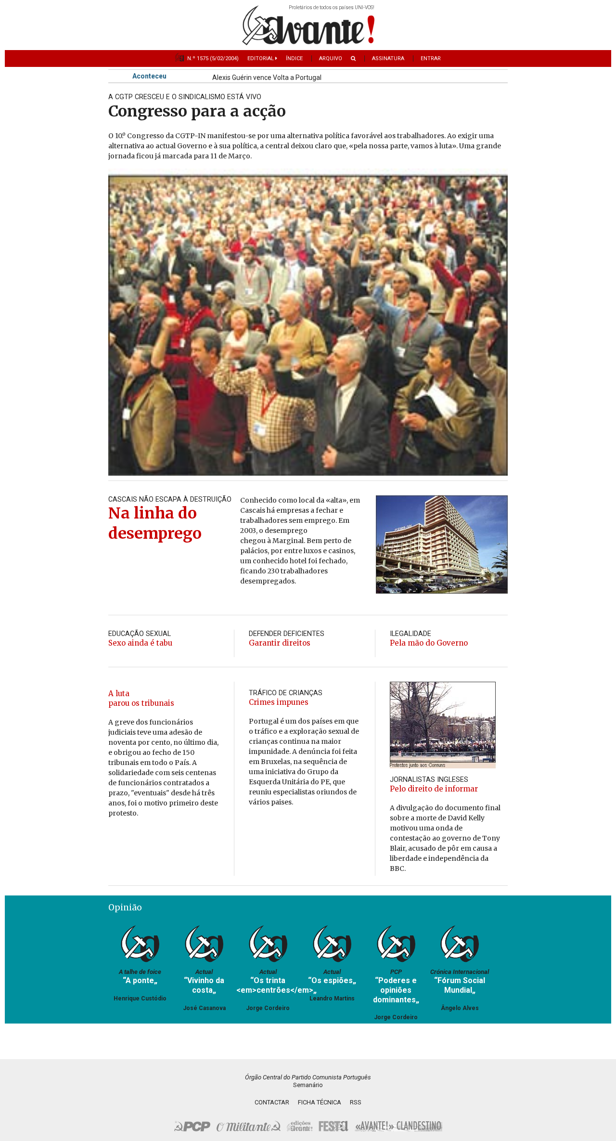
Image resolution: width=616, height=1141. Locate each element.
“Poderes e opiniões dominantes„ (396, 990)
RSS (355, 1102)
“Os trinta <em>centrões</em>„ (276, 985)
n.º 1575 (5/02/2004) (213, 58)
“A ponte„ (140, 980)
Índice (294, 58)
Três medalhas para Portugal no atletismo (276, 79)
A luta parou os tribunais (141, 698)
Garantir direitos (279, 643)
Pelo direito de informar (434, 788)
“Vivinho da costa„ (204, 985)
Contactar (272, 1102)
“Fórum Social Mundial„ (459, 985)
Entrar (431, 58)
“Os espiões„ (332, 980)
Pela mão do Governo (429, 643)
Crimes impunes (278, 702)
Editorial (261, 58)
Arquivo (330, 58)
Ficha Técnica (319, 1102)
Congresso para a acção (197, 111)
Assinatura (388, 58)
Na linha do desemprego (155, 523)
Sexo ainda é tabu (140, 643)
